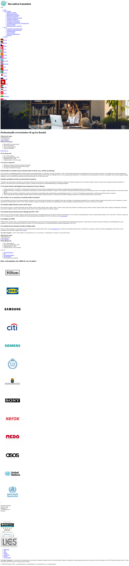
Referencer (9, 35)
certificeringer (64, 216)
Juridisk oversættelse (11, 12)
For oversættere (7, 557)
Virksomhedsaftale (11, 31)
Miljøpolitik (6, 549)
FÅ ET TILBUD (5, 140)
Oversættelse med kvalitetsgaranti (14, 28)
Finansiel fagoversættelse (12, 16)
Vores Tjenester (7, 11)
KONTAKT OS (4, 150)
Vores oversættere (11, 32)
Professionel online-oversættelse (14, 26)
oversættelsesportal (55, 229)
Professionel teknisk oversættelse (14, 18)
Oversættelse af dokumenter (13, 20)
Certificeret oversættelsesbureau (14, 30)
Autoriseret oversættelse (12, 19)
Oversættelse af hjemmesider (13, 22)
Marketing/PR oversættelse (13, 15)
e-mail (25, 230)
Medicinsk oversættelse (12, 14)
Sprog (5, 10)
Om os (5, 27)
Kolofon (6, 553)
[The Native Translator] (16, 6)
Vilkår (5, 552)
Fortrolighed (6, 555)
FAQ (5, 551)
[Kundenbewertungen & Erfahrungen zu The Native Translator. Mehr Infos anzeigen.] (7, 536)
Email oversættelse (11, 24)
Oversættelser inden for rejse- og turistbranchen (18, 23)
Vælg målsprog (4, 139)
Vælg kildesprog (4, 137)
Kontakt (5, 36)
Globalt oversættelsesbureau (13, 34)
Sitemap (5, 556)
